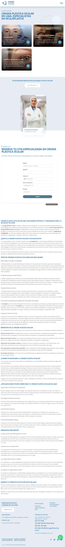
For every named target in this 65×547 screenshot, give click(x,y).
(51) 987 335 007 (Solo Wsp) (44, 523)
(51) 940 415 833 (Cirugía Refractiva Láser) (47, 529)
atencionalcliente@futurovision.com (44, 533)
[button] (14, 28)
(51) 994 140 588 (40, 526)
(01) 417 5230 (39, 521)
